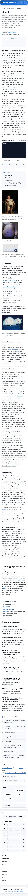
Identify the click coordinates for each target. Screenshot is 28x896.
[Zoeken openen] (21, 2)
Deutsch (4, 871)
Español (4, 874)
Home (3, 8)
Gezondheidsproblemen (12, 178)
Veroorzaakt (8, 175)
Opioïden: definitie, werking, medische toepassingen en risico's (14, 727)
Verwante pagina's (10, 185)
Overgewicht (7, 741)
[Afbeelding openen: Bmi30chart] (14, 150)
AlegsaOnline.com (7, 768)
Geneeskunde (10, 8)
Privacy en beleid (18, 891)
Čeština (4, 861)
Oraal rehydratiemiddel (10, 732)
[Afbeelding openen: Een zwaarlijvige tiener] (10, 230)
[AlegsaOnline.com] (8, 2)
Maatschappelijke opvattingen (14, 183)
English (4, 880)
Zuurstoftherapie (8, 751)
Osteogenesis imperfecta (11, 737)
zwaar (12, 60)
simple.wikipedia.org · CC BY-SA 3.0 (11, 160)
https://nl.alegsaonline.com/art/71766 (15, 773)
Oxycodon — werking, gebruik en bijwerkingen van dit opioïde (13, 746)
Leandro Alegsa (12, 32)
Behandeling (8, 180)
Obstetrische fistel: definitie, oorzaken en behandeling (14, 721)
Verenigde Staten (19, 580)
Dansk (4, 864)
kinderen (12, 89)
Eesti (3, 877)
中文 (3, 868)
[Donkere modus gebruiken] (25, 2)
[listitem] (5, 165)
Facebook (8, 794)
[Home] (18, 2)
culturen (4, 588)
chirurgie (4, 509)
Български (5, 858)
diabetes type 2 (13, 349)
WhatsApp (20, 790)
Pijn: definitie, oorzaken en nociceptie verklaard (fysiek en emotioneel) (14, 756)
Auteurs (10, 891)
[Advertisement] (14, 42)
